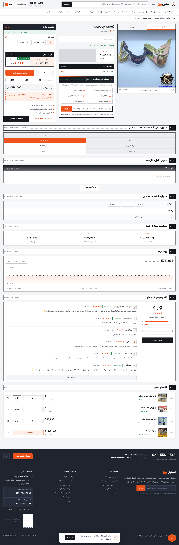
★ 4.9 (106, 31)
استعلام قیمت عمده (23, 456)
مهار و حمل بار (77, 101)
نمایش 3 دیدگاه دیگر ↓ (71, 377)
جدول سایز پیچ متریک (65, 484)
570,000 (44, 140)
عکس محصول (161, 27)
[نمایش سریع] (8, 398)
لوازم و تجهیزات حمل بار (162, 18)
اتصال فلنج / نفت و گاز (101, 90)
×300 (12, 80)
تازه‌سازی (69, 537)
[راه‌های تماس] (172, 538)
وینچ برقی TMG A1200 (148, 407)
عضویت (140, 488)
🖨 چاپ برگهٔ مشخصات (149, 90)
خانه (174, 18)
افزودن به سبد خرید (20, 73)
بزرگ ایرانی (38, 42)
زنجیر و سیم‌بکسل (108, 484)
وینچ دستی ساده (150, 431)
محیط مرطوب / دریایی (75, 96)
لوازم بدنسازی (110, 489)
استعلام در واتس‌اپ (16, 118)
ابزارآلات (91, 11)
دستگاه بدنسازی (103, 101)
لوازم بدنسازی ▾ (104, 11)
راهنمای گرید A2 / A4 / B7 (64, 493)
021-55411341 (66, 114)
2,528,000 (44, 151)
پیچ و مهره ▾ (155, 11)
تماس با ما (47, 11)
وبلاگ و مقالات (68, 496)
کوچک (50, 42)
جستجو (67, 4)
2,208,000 (44, 146)
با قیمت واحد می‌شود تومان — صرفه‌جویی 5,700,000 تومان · (30, 96)
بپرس (66, 108)
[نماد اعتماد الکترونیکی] (28, 521)
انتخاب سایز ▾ (28, 432)
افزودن (17, 398)
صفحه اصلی (169, 11)
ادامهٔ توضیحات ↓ (89, 187)
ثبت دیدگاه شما (157, 340)
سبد (9, 4)
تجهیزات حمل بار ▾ (121, 11)
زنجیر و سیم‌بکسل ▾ (139, 11)
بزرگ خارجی (24, 42)
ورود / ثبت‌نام (21, 4)
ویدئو (132, 27)
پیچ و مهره (110, 477)
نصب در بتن (78, 90)
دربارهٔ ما (59, 11)
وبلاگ (68, 11)
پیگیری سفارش (68, 477)
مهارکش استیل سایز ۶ (148, 419)
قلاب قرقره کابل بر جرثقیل (147, 396)
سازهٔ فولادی (104, 96)
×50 (39, 80)
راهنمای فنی (79, 11)
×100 (25, 80)
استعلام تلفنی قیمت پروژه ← (43, 118)
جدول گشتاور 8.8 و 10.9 (64, 489)
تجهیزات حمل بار (109, 480)
